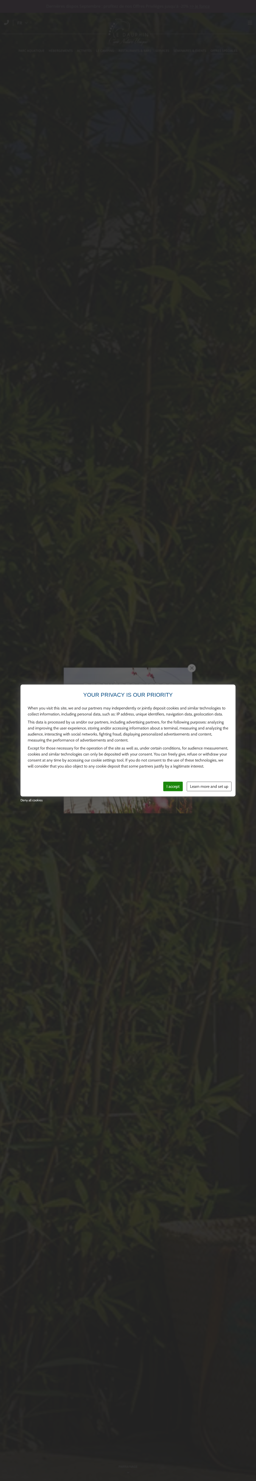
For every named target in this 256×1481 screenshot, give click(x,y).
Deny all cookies (31, 800)
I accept (173, 786)
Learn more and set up (209, 786)
